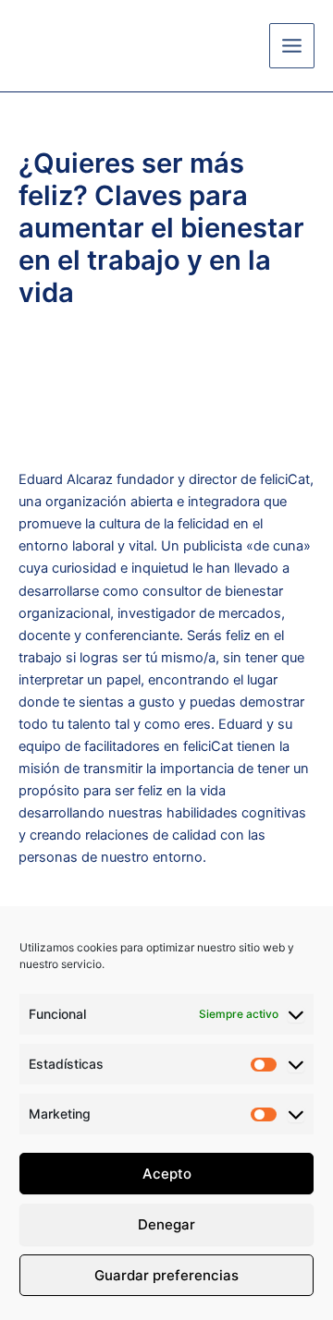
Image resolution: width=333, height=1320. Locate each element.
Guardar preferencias (166, 1275)
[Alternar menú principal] (291, 45)
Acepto (166, 1173)
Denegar (166, 1224)
